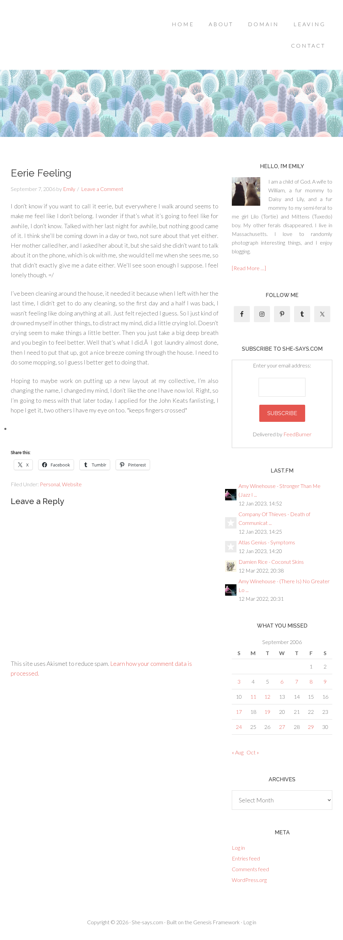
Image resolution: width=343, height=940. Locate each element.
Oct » (253, 752)
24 (239, 727)
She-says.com (147, 922)
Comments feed (250, 869)
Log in (238, 847)
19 (267, 711)
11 (253, 696)
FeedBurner (297, 434)
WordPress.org (249, 880)
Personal (50, 484)
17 (239, 711)
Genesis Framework (216, 922)
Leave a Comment (102, 189)
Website (72, 484)
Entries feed (246, 858)
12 (267, 696)
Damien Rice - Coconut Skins (271, 561)
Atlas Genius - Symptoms (266, 542)
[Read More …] (249, 268)
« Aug (238, 752)
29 (311, 727)
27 (282, 727)
